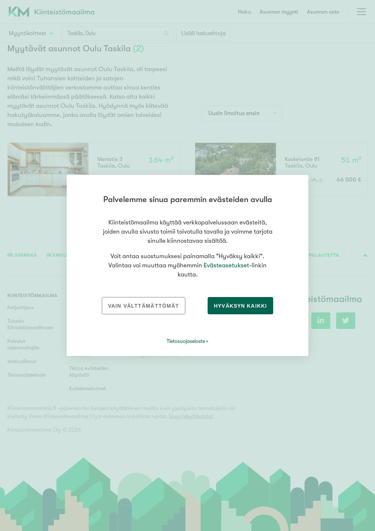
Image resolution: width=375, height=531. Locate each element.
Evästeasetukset (226, 265)
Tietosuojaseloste (186, 341)
